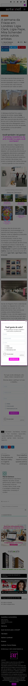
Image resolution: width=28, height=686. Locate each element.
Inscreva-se (14, 359)
